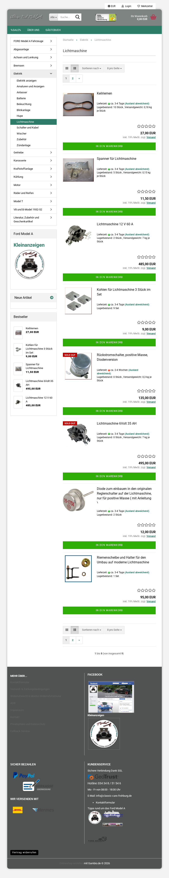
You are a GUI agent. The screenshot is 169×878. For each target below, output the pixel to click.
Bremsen (19, 65)
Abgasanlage (21, 49)
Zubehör (21, 139)
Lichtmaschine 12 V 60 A (115, 224)
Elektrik (18, 73)
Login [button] (127, 6)
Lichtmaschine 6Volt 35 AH (116, 423)
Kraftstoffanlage (23, 168)
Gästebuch (53, 30)
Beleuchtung (24, 104)
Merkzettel (146, 6)
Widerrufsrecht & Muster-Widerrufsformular (35, 696)
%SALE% (16, 30)
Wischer (21, 133)
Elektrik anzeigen (26, 80)
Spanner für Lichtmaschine (116, 159)
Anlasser (22, 92)
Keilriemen (104, 93)
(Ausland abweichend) (137, 103)
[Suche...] (77, 17)
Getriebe (18, 152)
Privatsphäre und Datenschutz (27, 724)
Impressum (17, 710)
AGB (12, 703)
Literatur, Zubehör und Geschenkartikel (26, 219)
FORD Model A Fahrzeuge (28, 41)
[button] (112, 6)
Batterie (21, 98)
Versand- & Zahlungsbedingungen (30, 689)
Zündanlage (24, 145)
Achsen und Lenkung (26, 57)
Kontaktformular (19, 682)
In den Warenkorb (109, 146)
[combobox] (91, 68)
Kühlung (18, 176)
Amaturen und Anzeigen (30, 86)
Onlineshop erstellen (71, 863)
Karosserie (20, 160)
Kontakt (14, 717)
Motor (17, 185)
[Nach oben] (11, 872)
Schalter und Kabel (28, 127)
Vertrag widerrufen (24, 852)
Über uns (33, 30)
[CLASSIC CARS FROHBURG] (26, 16)
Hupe (20, 115)
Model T (18, 201)
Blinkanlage (23, 110)
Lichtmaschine (25, 121)
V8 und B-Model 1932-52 (28, 209)
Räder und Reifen (24, 193)
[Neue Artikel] (51, 297)
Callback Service (20, 731)
